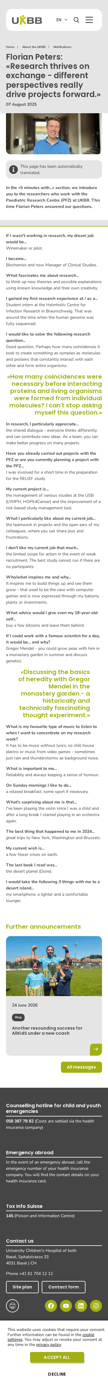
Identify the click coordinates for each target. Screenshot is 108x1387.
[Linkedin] (81, 1306)
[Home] (27, 20)
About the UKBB (34, 47)
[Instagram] (96, 1306)
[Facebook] (51, 1306)
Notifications (62, 47)
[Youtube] (66, 1306)
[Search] (77, 20)
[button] (89, 20)
